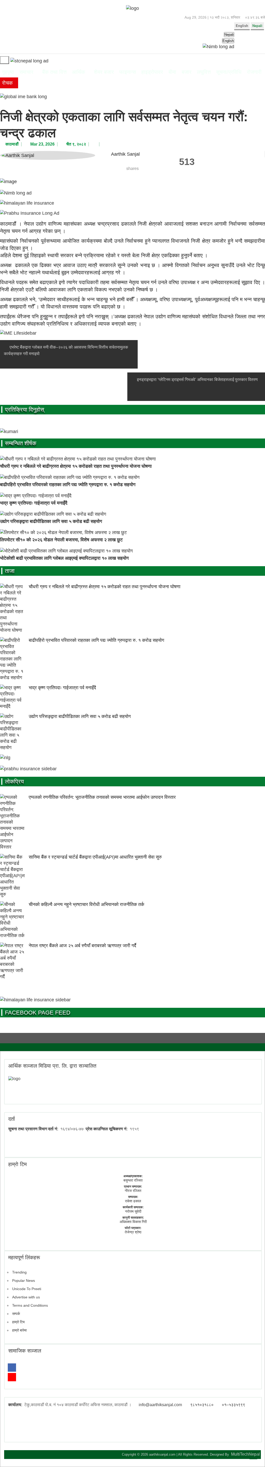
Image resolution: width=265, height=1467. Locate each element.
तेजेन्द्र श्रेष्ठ (133, 1232)
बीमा (172, 72)
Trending (19, 1272)
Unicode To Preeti (26, 1289)
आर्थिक (78, 72)
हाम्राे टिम (17, 1164)
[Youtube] (12, 1377)
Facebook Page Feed (37, 1012)
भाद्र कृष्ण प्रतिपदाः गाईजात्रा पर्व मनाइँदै (33, 503)
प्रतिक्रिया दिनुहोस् (24, 409)
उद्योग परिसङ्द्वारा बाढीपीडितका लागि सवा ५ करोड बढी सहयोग (51, 521)
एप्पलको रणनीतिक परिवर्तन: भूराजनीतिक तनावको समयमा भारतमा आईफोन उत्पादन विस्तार (102, 797)
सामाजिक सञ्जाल (24, 1351)
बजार (187, 72)
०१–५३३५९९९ (233, 1405)
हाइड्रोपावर (152, 72)
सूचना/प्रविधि (228, 72)
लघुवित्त (204, 72)
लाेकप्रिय (14, 781)
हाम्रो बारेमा (19, 1330)
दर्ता (11, 1119)
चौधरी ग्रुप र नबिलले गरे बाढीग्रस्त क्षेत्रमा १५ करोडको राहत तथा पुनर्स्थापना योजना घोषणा (76, 466)
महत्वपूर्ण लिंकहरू (24, 1257)
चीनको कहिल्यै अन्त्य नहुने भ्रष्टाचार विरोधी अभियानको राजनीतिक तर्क (86, 904)
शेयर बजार (104, 72)
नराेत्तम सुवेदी (133, 1211)
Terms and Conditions (30, 1305)
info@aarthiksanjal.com (160, 1405)
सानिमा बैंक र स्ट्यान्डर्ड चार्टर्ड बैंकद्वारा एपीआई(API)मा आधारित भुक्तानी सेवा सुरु (95, 857)
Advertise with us (26, 1297)
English (242, 26)
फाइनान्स (127, 72)
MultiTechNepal (245, 1454)
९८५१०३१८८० (202, 1405)
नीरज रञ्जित (133, 1191)
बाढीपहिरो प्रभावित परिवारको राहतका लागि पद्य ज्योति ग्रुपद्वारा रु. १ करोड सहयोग (67, 484)
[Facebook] (12, 1367)
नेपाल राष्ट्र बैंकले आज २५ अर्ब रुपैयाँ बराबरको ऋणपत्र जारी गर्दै (82, 945)
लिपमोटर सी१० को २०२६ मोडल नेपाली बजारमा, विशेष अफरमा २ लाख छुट (61, 539)
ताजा (9, 571)
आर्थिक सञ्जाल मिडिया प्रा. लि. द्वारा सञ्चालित (52, 1066)
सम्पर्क (16, 1314)
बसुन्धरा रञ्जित (133, 1180)
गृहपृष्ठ (8, 72)
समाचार (26, 72)
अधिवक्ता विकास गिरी (133, 1222)
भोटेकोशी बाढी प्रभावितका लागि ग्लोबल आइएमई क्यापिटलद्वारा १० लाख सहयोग (64, 558)
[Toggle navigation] (4, 60)
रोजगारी (254, 72)
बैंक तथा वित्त (54, 72)
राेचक (7, 83)
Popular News (23, 1280)
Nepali (257, 26)
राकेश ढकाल (133, 1201)
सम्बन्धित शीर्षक (20, 443)
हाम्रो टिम (18, 1322)
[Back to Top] (253, 1455)
